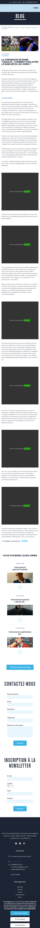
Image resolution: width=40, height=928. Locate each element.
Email (26, 541)
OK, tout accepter (20, 913)
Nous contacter (15, 874)
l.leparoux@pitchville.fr (18, 869)
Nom (9, 791)
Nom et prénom (13, 694)
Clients (20, 892)
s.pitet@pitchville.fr (16, 864)
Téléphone (11, 718)
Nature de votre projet (15, 725)
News (20, 897)
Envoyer (20, 743)
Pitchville (20, 887)
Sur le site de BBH (7, 98)
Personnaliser (20, 925)
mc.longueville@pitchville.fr (19, 867)
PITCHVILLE (10, 8)
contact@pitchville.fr (31, 2)
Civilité (10, 783)
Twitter (24, 541)
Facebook (22, 541)
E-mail (9, 776)
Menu (36, 8)
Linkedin (24, 843)
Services (20, 889)
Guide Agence (20, 894)
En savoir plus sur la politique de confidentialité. (20, 908)
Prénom (10, 798)
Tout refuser (20, 919)
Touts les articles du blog (20, 667)
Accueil (3, 26)
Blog (9, 26)
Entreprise (10, 709)
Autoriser (27, 191)
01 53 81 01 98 (16, 2)
